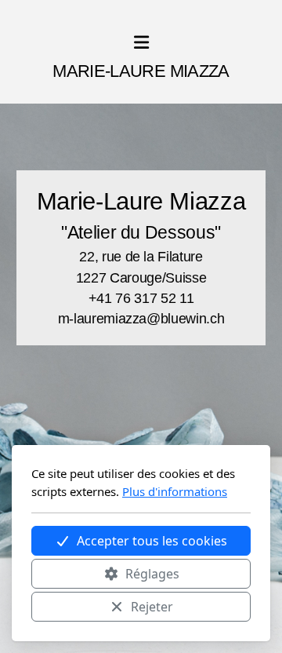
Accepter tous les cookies (152, 540)
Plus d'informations (174, 491)
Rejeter (152, 606)
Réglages (152, 573)
